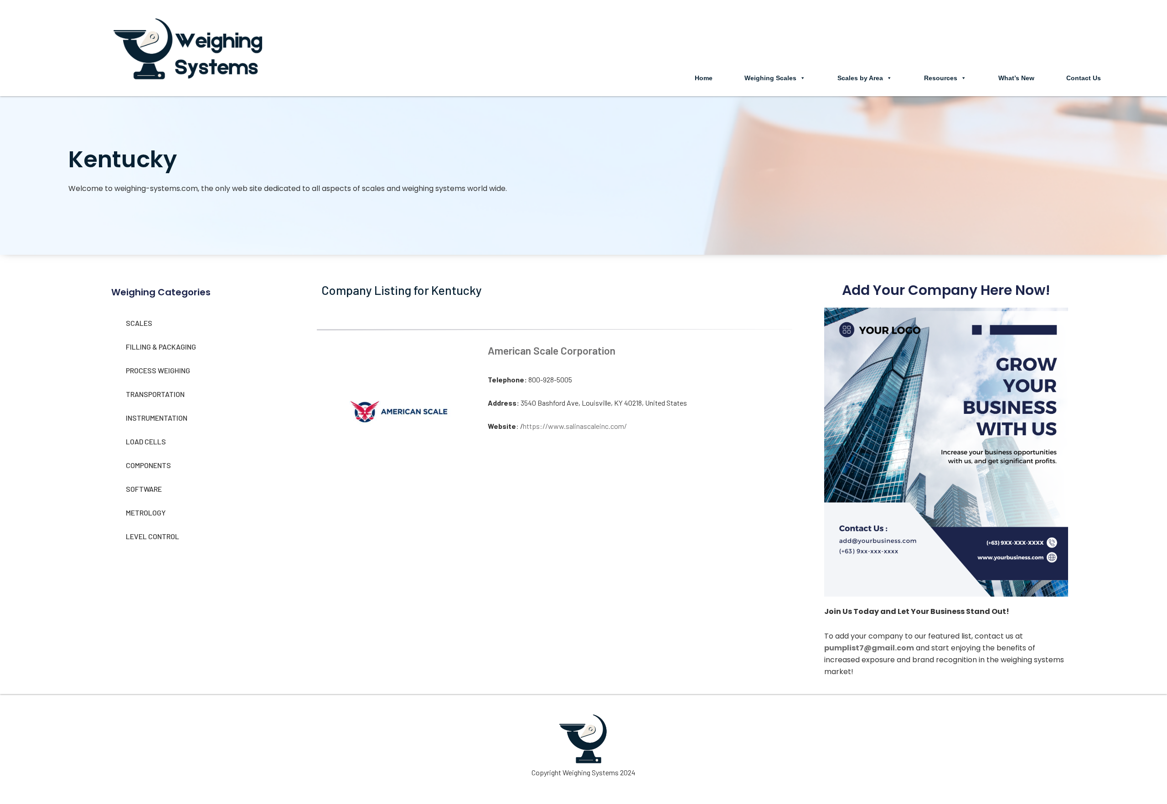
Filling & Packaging (161, 346)
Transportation (155, 394)
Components (148, 465)
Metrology (145, 512)
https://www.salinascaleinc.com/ (575, 426)
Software (144, 488)
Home (704, 78)
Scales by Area (860, 78)
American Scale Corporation (551, 350)
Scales (139, 323)
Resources (940, 78)
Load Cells (146, 441)
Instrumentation (156, 417)
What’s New (1016, 78)
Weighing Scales (770, 78)
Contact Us (1083, 78)
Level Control (152, 536)
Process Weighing (158, 370)
